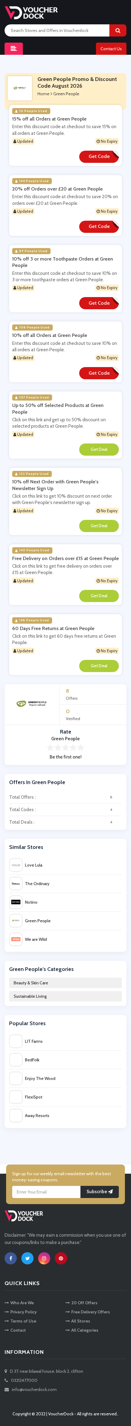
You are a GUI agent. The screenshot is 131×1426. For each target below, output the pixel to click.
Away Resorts (37, 1115)
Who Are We (22, 1302)
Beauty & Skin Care (31, 983)
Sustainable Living (30, 996)
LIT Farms (34, 1041)
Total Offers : (60, 797)
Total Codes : (60, 809)
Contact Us (111, 48)
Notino (31, 902)
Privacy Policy (23, 1312)
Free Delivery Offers (90, 1312)
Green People (38, 920)
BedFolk (32, 1060)
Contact (18, 1330)
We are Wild (36, 939)
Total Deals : (60, 822)
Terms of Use (23, 1321)
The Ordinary (37, 883)
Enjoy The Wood (40, 1078)
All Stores (80, 1321)
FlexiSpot (33, 1097)
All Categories (84, 1330)
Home (43, 93)
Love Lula (33, 865)
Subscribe (97, 1191)
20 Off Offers (84, 1302)
